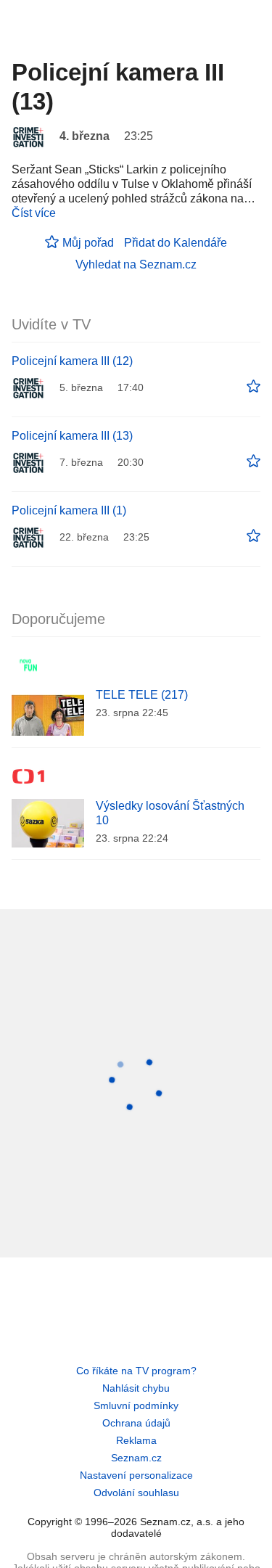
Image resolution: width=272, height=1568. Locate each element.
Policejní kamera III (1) (69, 510)
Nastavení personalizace (136, 1475)
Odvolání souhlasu (136, 1492)
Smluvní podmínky (136, 1405)
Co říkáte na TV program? (136, 1370)
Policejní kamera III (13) (72, 436)
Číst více (34, 213)
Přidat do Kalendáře (175, 243)
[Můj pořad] (253, 386)
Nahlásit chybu (136, 1388)
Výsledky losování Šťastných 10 (170, 813)
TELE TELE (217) (142, 695)
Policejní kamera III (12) (72, 361)
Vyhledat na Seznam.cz (136, 264)
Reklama (136, 1440)
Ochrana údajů (136, 1423)
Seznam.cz (136, 1458)
